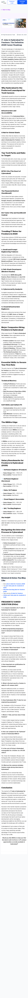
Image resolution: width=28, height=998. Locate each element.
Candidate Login (22, 2)
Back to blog (6, 10)
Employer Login (12, 2)
